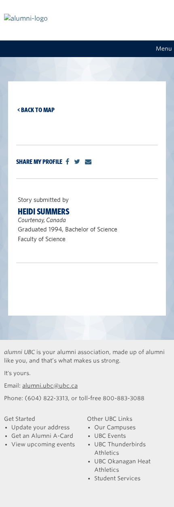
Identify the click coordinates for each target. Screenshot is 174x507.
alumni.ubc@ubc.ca (50, 385)
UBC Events (110, 436)
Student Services (117, 478)
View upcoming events (43, 444)
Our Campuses (115, 427)
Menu (164, 48)
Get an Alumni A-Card (42, 436)
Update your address (40, 427)
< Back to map (36, 110)
